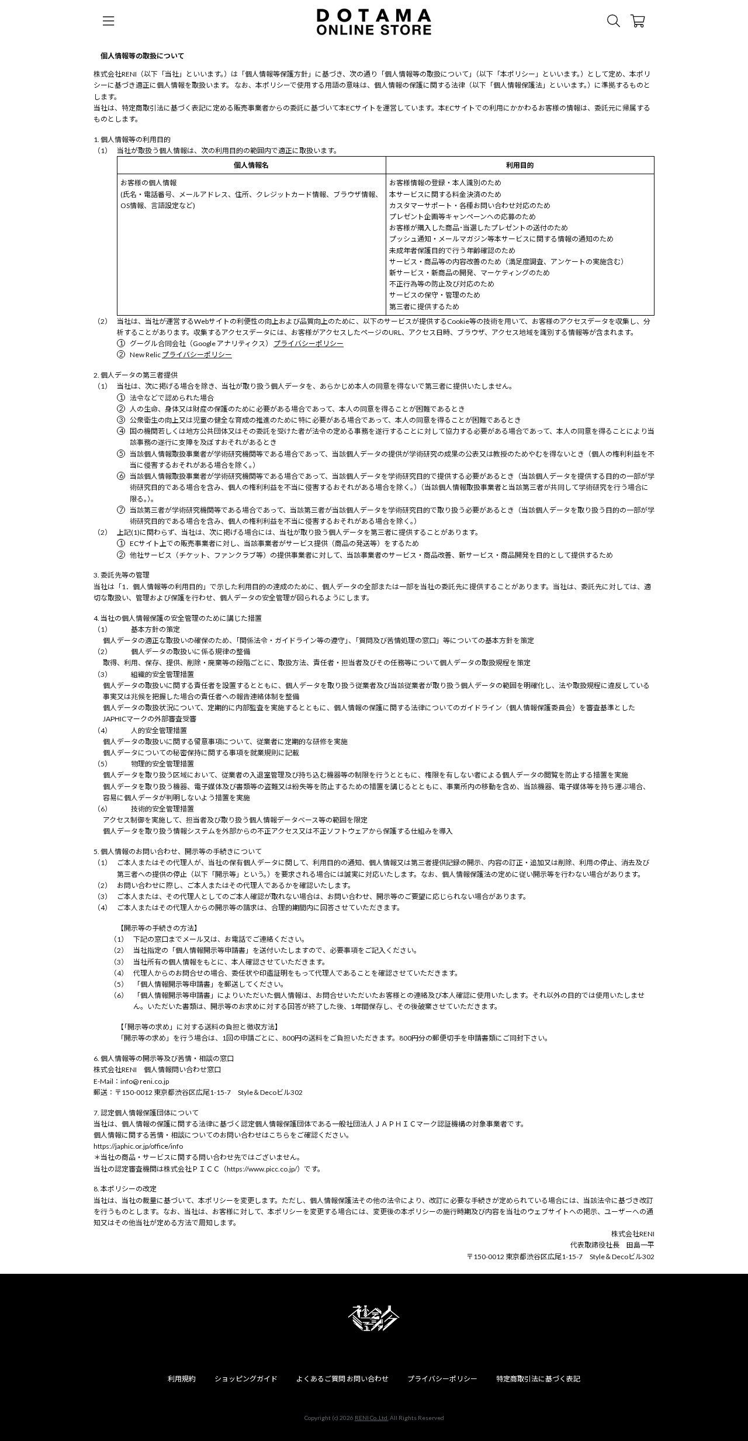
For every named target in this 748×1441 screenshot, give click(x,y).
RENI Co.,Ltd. (372, 1417)
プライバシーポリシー (308, 343)
